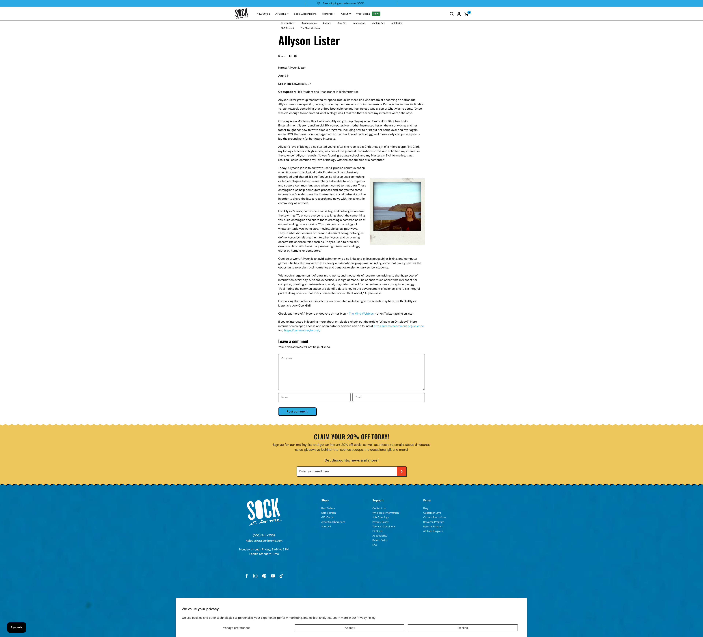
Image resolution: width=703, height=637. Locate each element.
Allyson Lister (288, 23)
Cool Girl (341, 23)
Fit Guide (377, 531)
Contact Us (379, 508)
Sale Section (328, 512)
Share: (282, 56)
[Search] (451, 14)
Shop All (326, 526)
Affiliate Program (433, 531)
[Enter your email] (401, 471)
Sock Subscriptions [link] (305, 13)
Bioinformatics (309, 23)
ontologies (396, 23)
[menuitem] (263, 13)
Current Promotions (434, 517)
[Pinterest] (264, 576)
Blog (425, 508)
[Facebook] (290, 56)
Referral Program (433, 526)
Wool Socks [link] (363, 13)
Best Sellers (328, 508)
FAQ (374, 544)
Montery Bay (378, 23)
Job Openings (380, 517)
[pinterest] (295, 56)
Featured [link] (327, 13)
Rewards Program (351, 3)
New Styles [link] (263, 13)
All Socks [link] (280, 13)
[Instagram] (255, 576)
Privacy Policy (366, 618)
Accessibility (379, 535)
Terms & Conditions (383, 526)
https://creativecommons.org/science (399, 326)
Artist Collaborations (333, 522)
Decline (463, 628)
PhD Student (287, 28)
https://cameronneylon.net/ (302, 330)
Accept (350, 628)
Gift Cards (327, 517)
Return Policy (380, 540)
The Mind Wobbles (310, 28)
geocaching (359, 23)
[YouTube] (273, 576)
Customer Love (432, 512)
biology (327, 23)
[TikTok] (282, 576)
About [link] (344, 13)
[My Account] (458, 14)
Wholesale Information (385, 512)
